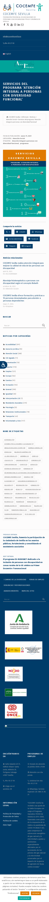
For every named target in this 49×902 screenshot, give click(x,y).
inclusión (8, 485)
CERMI (35, 456)
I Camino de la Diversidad (15, 579)
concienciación (22, 460)
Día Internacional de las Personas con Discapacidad (22, 473)
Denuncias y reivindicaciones (17, 585)
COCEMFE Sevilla (16, 14)
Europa (8, 376)
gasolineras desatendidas (27, 481)
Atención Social (19, 138)
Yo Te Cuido (30, 514)
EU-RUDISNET (9, 481)
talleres (38, 506)
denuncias (28, 468)
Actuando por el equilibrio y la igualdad (19, 444)
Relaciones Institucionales (16, 412)
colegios (8, 460)
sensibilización (10, 506)
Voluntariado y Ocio (13, 421)
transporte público (19, 510)
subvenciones (25, 506)
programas (24, 143)
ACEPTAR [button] (25, 893)
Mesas (19, 489)
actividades (9, 440)
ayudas (7, 452)
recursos (8, 502)
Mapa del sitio (28, 591)
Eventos (9, 380)
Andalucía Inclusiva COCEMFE (14, 448)
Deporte (9, 367)
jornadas (35, 485)
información (21, 485)
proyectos (34, 497)
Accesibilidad (11, 344)
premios (8, 497)
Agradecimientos (11, 591)
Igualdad (9, 394)
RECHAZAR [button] (35, 893)
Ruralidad (31, 502)
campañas (24, 456)
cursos (33, 464)
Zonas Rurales (10, 518)
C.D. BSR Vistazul (10, 456)
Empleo (9, 371)
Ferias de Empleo (36, 579)
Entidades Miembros (12, 477)
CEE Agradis (10, 358)
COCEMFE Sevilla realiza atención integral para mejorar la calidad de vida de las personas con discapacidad (23, 265)
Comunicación (11, 362)
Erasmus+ (28, 477)
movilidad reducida (33, 489)
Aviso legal (7, 825)
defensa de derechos (12, 468)
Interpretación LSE (13, 398)
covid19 (23, 464)
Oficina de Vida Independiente (26, 493)
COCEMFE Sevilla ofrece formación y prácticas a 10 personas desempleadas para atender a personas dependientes (23, 298)
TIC (6, 510)
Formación (9, 385)
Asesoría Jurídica (12, 349)
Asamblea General (35, 448)
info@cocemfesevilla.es (12, 36)
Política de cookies (10, 821)
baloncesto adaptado (22, 452)
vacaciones (34, 510)
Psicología (10, 407)
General (9, 389)
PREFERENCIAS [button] (24, 898)
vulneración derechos (13, 514)
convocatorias (10, 464)
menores (8, 489)
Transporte (10, 416)
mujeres (8, 493)
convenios (36, 460)
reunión (20, 502)
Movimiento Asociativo (14, 403)
